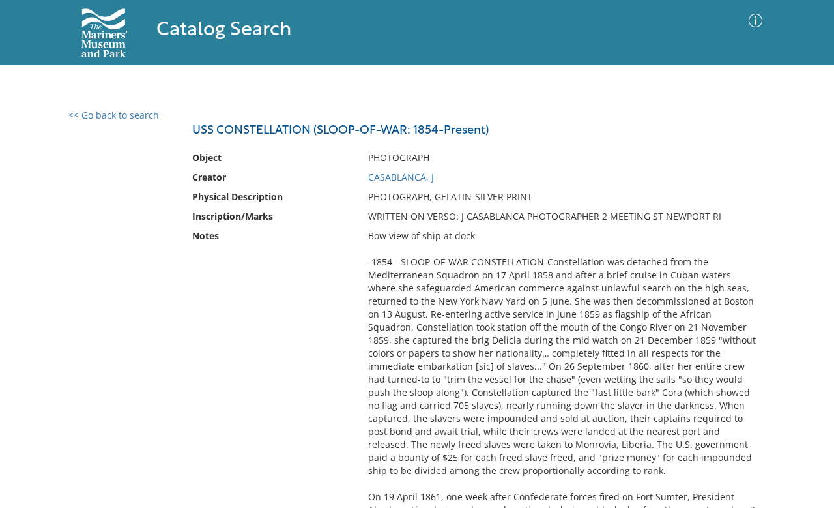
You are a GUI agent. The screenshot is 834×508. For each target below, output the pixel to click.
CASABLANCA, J (401, 177)
